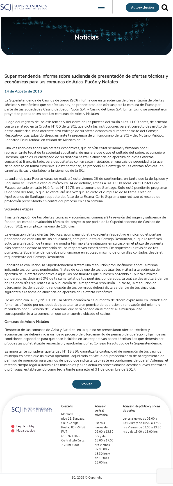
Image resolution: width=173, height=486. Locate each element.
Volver (86, 384)
